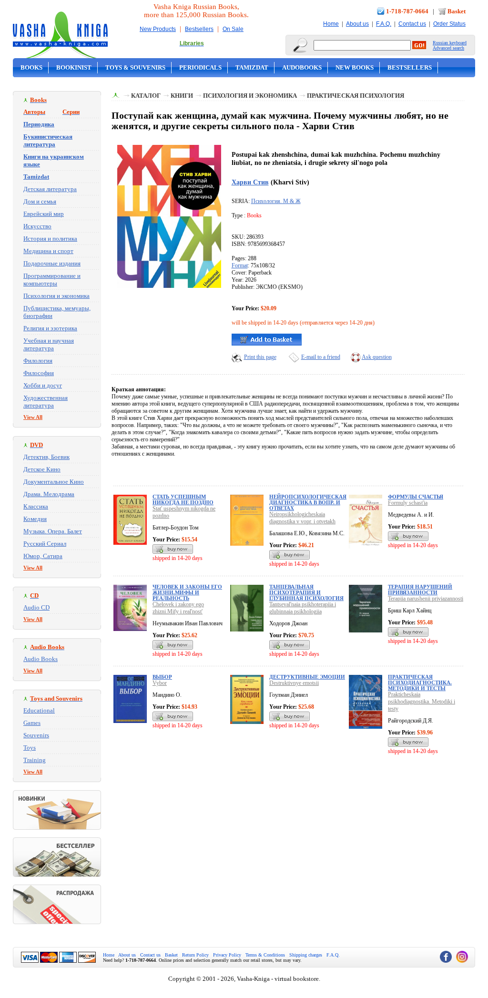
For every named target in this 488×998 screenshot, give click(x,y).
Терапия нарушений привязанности (420, 589)
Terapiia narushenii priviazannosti (425, 598)
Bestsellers (199, 29)
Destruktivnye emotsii (294, 683)
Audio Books (40, 658)
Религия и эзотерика (50, 328)
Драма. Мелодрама (48, 494)
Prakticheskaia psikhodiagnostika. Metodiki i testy (421, 701)
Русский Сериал (44, 543)
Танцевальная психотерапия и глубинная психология (306, 592)
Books (31, 67)
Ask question (377, 357)
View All (32, 417)
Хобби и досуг (42, 385)
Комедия (35, 518)
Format (240, 265)
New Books (355, 67)
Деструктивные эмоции (307, 677)
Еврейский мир (43, 213)
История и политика (50, 238)
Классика (35, 506)
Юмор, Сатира (42, 556)
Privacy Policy (227, 954)
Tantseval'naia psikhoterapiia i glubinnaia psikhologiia (302, 608)
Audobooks (302, 67)
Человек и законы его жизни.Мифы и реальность (187, 592)
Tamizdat (251, 67)
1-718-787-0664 (407, 11)
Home (331, 23)
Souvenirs (36, 735)
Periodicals (200, 67)
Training (34, 760)
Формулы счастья (415, 496)
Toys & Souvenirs (135, 67)
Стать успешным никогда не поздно (183, 499)
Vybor (159, 683)
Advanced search (448, 48)
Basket (456, 11)
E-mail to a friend (320, 357)
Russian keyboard (450, 42)
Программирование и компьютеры (52, 279)
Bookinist (74, 67)
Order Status (449, 23)
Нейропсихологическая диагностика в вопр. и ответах (307, 502)
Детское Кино (42, 469)
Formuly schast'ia (407, 502)
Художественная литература (45, 401)
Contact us (412, 23)
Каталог (146, 95)
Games (32, 722)
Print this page (260, 357)
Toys (29, 747)
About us (357, 23)
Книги (182, 95)
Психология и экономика (56, 295)
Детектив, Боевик (46, 456)
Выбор (162, 677)
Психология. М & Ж (276, 201)
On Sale (233, 29)
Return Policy (195, 954)
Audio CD (36, 607)
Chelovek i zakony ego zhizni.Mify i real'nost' (178, 608)
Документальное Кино (53, 481)
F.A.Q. (383, 23)
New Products (158, 29)
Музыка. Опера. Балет (52, 531)
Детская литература (50, 189)
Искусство (37, 226)
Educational (39, 710)
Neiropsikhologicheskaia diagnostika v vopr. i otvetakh (302, 518)
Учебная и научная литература (48, 344)
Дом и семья (39, 201)
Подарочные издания (52, 263)
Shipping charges (305, 954)
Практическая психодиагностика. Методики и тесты (420, 682)
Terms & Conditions (265, 954)
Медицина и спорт (48, 251)
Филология (37, 360)
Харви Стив (250, 182)
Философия (38, 373)
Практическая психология (355, 95)
